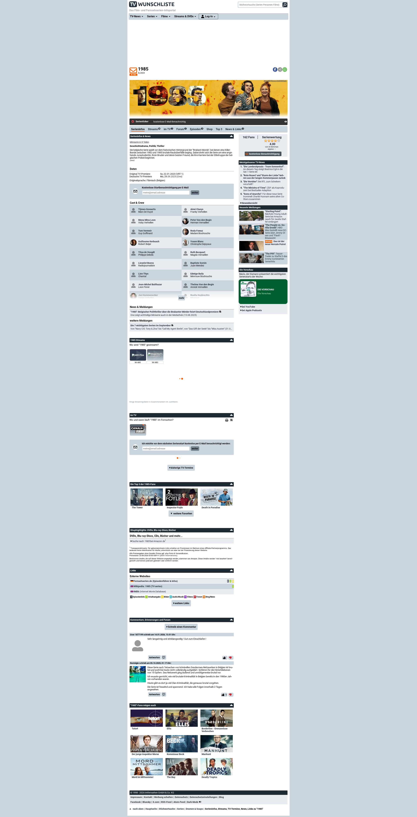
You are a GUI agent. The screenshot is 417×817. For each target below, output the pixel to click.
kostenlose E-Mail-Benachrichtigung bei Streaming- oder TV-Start (186, 121)
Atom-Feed (179, 802)
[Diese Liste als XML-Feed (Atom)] (232, 419)
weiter (195, 192)
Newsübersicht (249, 203)
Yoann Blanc (196, 241)
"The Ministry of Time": (264, 189)
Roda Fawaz (196, 230)
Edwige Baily (197, 273)
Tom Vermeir (145, 230)
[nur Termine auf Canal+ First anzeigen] (138, 430)
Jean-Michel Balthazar (150, 284)
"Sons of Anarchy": (263, 196)
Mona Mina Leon (147, 220)
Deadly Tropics (209, 777)
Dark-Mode (193, 802)
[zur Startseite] (151, 3)
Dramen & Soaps (194, 809)
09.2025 (172, 176)
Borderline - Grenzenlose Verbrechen (215, 729)
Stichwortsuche (167, 809)
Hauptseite (151, 809)
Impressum (136, 797)
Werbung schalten (163, 797)
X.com (156, 802)
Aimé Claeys (196, 209)
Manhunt (206, 754)
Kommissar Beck (175, 754)
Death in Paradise (211, 507)
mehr (181, 298)
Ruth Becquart (197, 252)
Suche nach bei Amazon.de (148, 541)
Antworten (154, 657)
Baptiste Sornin (198, 263)
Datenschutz (181, 797)
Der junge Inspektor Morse (145, 754)
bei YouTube (248, 306)
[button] (275, 69)
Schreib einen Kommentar (182, 626)
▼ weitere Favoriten (181, 513)
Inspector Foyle (175, 507)
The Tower (137, 507)
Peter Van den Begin (201, 220)
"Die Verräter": (261, 182)
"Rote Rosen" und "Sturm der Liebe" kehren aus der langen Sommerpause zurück (264, 176)
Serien (180, 809)
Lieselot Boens (146, 263)
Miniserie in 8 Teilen (139, 142)
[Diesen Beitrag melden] (163, 657)
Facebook (135, 802)
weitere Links (182, 603)
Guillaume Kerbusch (148, 241)
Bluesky (147, 802)
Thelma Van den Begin (202, 284)
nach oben (138, 809)
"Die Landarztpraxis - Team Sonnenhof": (263, 169)
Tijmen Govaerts (147, 209)
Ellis (169, 728)
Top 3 (219, 129)
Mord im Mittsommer (142, 777)
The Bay (171, 777)
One (179, 176)
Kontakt (148, 797)
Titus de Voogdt (146, 252)
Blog (221, 797)
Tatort (135, 728)
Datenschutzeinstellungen (203, 797)
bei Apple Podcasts (252, 310)
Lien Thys (143, 273)
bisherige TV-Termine (182, 467)
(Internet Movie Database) (150, 591)
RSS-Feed (166, 802)
